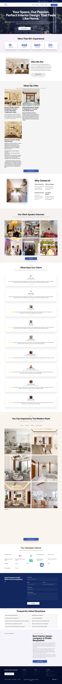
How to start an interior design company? (44, 626)
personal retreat (7, 155)
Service (37, 4)
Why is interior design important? (17, 615)
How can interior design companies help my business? (17, 626)
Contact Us (54, 5)
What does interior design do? (44, 615)
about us (23, 674)
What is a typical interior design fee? (17, 618)
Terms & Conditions (25, 671)
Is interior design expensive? (44, 618)
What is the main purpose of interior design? (44, 623)
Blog (46, 4)
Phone (44, 582)
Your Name (29, 577)
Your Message (30, 592)
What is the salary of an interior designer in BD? (44, 620)
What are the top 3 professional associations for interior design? (17, 620)
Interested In (29, 587)
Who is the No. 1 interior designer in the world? (17, 623)
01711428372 (49, 673)
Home (33, 4)
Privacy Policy (24, 673)
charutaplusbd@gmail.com (51, 671)
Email (28, 582)
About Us (42, 4)
